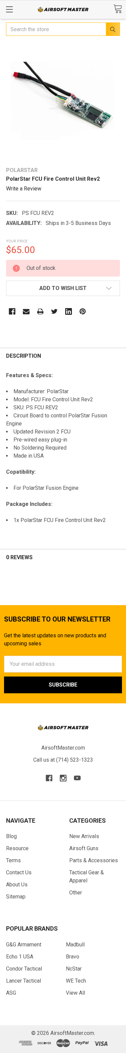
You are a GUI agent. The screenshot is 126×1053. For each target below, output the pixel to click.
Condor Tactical (24, 969)
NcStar (74, 969)
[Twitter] (54, 311)
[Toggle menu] (9, 9)
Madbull (75, 944)
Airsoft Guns (83, 848)
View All (75, 993)
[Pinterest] (83, 311)
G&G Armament (23, 944)
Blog (11, 836)
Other (75, 892)
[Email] (26, 311)
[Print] (40, 311)
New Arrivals (84, 836)
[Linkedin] (68, 311)
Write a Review (23, 188)
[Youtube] (77, 778)
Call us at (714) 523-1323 (63, 760)
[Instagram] (63, 778)
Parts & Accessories (93, 860)
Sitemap (16, 896)
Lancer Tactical (23, 981)
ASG (11, 993)
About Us (17, 884)
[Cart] (117, 9)
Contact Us (19, 872)
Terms (13, 860)
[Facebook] (12, 311)
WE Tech (76, 981)
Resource (17, 848)
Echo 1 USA (19, 956)
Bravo (72, 956)
